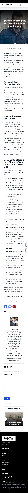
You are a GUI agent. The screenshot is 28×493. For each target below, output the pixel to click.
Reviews (4, 453)
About (3, 460)
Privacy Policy (5, 464)
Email (5, 393)
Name (5, 388)
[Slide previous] (5, 419)
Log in (24, 1)
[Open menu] (24, 5)
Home (3, 451)
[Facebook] (5, 306)
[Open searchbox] (20, 5)
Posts (3, 457)
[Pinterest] (14, 306)
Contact (3, 469)
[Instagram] (11, 477)
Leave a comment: (8, 374)
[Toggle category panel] (3, 5)
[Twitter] (10, 306)
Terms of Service (6, 467)
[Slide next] (23, 419)
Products (4, 455)
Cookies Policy (5, 462)
